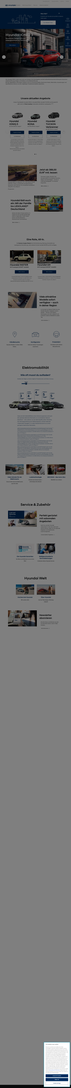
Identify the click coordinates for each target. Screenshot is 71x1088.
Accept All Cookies (57, 1075)
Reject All (57, 1079)
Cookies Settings (57, 1083)
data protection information (54, 1070)
